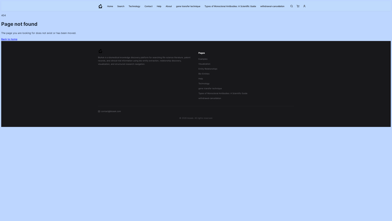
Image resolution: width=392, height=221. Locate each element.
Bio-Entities (203, 73)
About (169, 6)
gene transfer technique (188, 6)
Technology (134, 6)
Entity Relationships (207, 69)
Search (120, 6)
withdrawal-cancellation (272, 6)
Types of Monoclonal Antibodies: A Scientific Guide (230, 6)
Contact (149, 6)
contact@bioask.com (111, 111)
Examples (202, 59)
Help (159, 6)
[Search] (291, 6)
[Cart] (298, 6)
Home (110, 6)
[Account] (304, 6)
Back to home (9, 39)
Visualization (204, 64)
